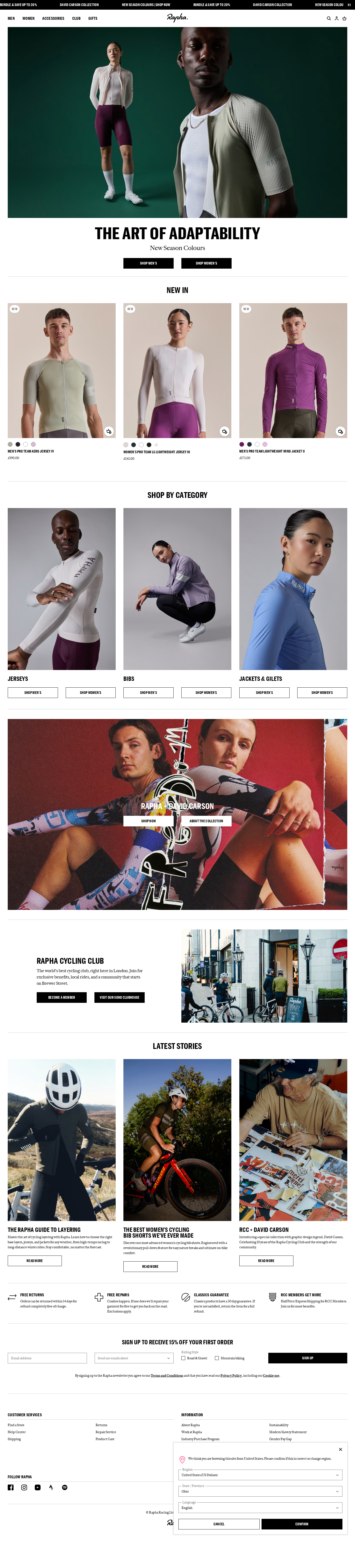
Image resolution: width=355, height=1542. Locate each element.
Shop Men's (157, 264)
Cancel (219, 1524)
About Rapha (190, 1425)
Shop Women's (214, 264)
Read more (44, 1261)
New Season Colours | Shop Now (146, 5)
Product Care (105, 1439)
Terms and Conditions (167, 1375)
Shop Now (157, 822)
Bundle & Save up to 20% (18, 5)
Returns (101, 1425)
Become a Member (67, 998)
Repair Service (106, 1432)
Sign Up (307, 1358)
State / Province (193, 1485)
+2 (155, 445)
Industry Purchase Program (200, 1439)
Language (189, 1502)
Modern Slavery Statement (288, 1432)
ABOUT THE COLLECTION (210, 822)
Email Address (21, 1358)
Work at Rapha (191, 1432)
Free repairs (118, 1295)
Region (187, 1469)
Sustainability (278, 1425)
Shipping (14, 1439)
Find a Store (16, 1425)
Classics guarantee (211, 1295)
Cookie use (271, 1375)
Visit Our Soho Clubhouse (122, 998)
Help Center (17, 1432)
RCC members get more (301, 1295)
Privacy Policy (231, 1375)
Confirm (301, 1524)
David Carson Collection (79, 5)
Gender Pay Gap (280, 1439)
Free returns (32, 1295)
